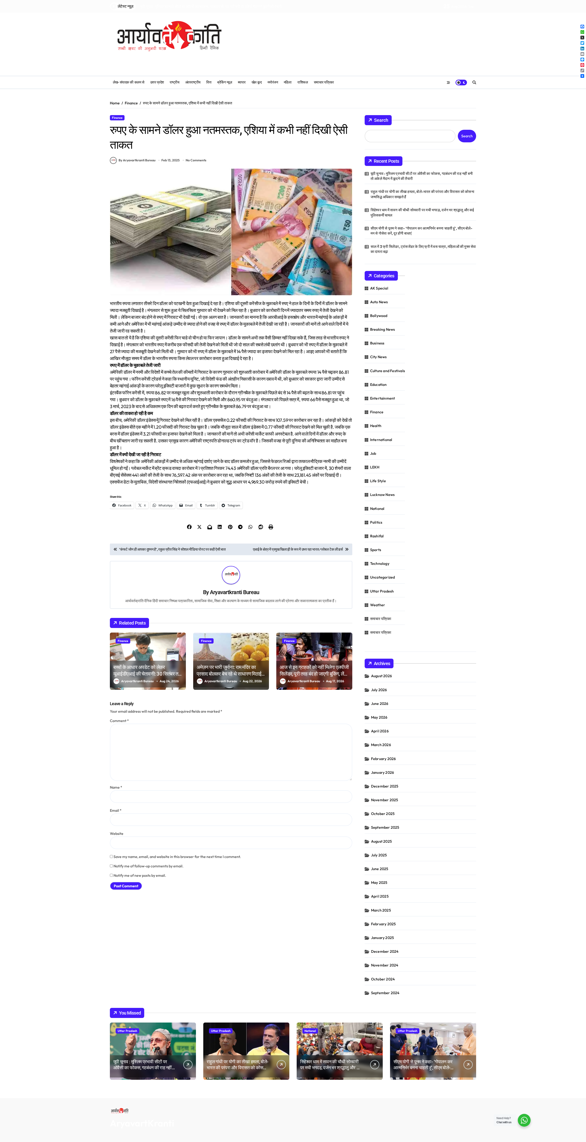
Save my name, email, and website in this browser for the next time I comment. (177, 856)
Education (378, 384)
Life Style (378, 481)
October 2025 (383, 813)
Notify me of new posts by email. (140, 875)
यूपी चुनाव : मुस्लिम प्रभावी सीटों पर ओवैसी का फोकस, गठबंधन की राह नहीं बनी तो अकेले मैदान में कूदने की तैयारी (422, 176)
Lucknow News (382, 494)
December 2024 (385, 951)
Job (373, 453)
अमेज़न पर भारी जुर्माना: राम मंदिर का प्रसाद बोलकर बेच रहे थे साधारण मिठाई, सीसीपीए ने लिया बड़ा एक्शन (229, 673)
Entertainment (382, 398)
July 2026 (379, 689)
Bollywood (379, 315)
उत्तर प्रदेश (157, 82)
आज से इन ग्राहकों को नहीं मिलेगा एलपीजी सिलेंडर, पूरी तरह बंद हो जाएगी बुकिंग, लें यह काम (314, 673)
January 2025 (382, 937)
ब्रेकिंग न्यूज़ (224, 82)
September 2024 (385, 992)
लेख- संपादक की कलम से (128, 82)
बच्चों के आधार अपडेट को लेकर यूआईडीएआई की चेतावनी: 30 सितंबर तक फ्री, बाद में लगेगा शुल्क (147, 673)
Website (116, 833)
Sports (375, 549)
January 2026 (382, 772)
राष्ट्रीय (174, 82)
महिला (288, 82)
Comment (119, 720)
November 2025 (384, 800)
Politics (376, 522)
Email (116, 810)
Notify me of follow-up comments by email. (149, 866)
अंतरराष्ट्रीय (193, 82)
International (381, 439)
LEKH (375, 467)
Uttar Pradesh (382, 591)
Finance (117, 117)
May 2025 (379, 882)
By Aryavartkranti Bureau (137, 160)
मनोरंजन (273, 82)
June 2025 (379, 868)
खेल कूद (257, 82)
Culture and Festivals (387, 370)
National (377, 508)
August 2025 (381, 841)
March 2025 (381, 910)
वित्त (208, 82)
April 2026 (380, 731)
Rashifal (377, 536)
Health (375, 425)
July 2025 (379, 855)
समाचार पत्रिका (324, 82)
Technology (379, 563)
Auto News (379, 302)
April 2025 (380, 896)
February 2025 (383, 924)
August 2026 (381, 676)
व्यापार (242, 82)
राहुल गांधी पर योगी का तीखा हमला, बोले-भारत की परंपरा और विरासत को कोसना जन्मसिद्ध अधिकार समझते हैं (422, 194)
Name (116, 787)
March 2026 (381, 744)
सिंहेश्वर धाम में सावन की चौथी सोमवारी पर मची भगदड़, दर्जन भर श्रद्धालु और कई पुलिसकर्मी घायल (422, 212)
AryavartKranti (142, 1123)
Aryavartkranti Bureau (234, 592)
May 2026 (379, 717)
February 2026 (383, 758)
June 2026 (379, 703)
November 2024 (385, 965)
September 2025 (385, 827)
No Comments (196, 160)
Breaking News (382, 329)
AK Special (379, 288)
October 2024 (383, 979)
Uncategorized (382, 577)
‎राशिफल (302, 82)
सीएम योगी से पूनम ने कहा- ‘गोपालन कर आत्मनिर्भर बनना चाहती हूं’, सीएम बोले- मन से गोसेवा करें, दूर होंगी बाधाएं (421, 230)
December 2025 (385, 786)
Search (381, 120)
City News (378, 357)
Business (377, 343)
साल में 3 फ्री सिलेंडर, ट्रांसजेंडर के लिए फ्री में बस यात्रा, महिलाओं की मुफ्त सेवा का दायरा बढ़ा (423, 249)
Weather (377, 605)
